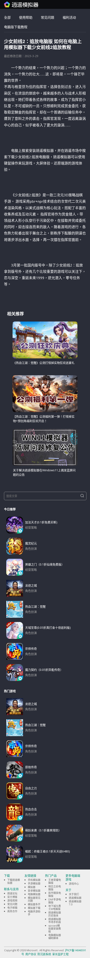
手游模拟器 (34, 883)
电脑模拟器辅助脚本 (54, 936)
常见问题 (47, 17)
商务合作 (12, 911)
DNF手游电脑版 (54, 901)
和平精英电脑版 (54, 894)
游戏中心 (74, 884)
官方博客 (12, 897)
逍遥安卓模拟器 (21, 4)
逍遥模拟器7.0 (75, 903)
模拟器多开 (34, 904)
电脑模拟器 (34, 894)
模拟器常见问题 (34, 899)
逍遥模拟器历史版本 (54, 914)
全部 (7, 17)
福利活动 (69, 17)
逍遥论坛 (12, 893)
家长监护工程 (60, 954)
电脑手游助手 (34, 913)
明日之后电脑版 (54, 888)
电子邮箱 (12, 908)
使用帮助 (25, 17)
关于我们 (74, 894)
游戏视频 (12, 900)
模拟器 (31, 887)
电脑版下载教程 (15, 27)
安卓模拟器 (34, 890)
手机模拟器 (34, 880)
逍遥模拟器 (75, 898)
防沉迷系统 (44, 954)
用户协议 (30, 954)
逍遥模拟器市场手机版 (54, 920)
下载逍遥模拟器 (13, 881)
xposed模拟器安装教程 (54, 928)
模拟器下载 (34, 908)
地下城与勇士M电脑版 (54, 907)
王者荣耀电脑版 (54, 881)
